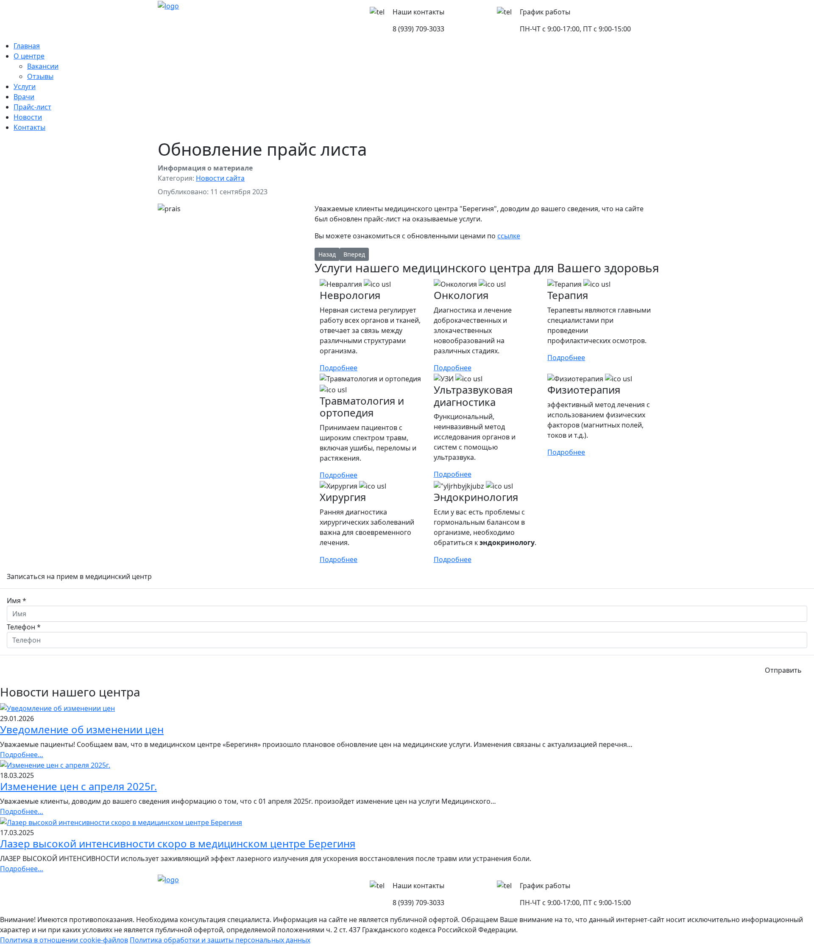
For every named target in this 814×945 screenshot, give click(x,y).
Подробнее (338, 367)
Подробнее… (21, 754)
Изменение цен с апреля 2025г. (78, 786)
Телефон (24, 627)
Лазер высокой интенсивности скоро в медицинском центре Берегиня (177, 843)
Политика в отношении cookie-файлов (64, 940)
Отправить (783, 670)
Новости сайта (220, 178)
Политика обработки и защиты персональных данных (220, 940)
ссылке (508, 235)
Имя (16, 600)
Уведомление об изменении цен (82, 729)
